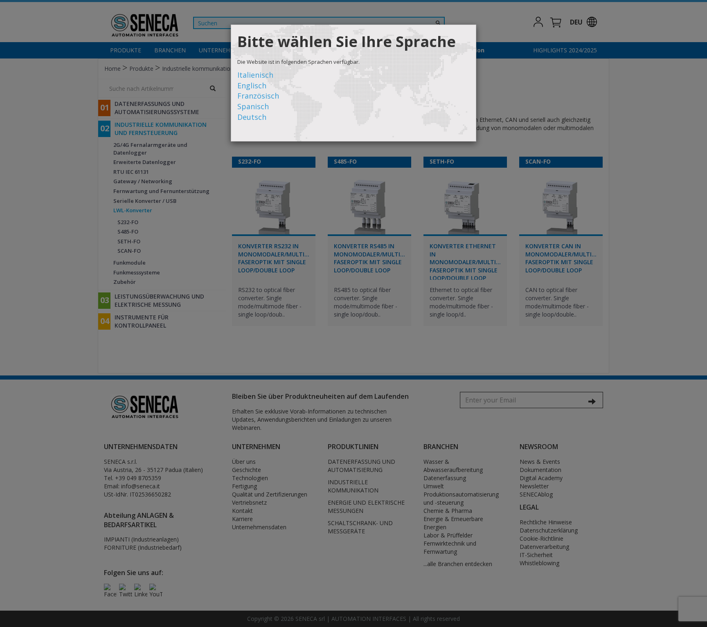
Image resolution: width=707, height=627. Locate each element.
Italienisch (255, 75)
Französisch (258, 96)
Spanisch (253, 106)
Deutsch (251, 117)
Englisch (251, 85)
